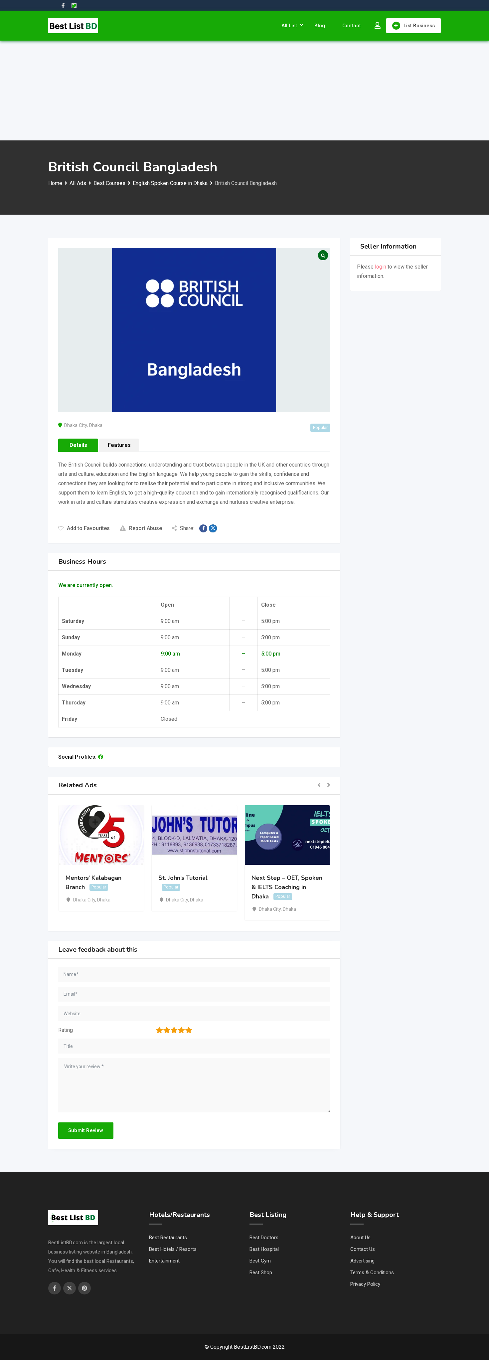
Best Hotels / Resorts (173, 1249)
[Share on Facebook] (203, 528)
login (380, 267)
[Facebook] (100, 756)
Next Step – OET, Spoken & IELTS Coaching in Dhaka (286, 887)
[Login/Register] (378, 25)
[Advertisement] (244, 90)
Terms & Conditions (372, 1272)
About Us (360, 1238)
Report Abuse (145, 528)
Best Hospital (264, 1249)
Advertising (362, 1261)
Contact (351, 26)
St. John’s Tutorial (183, 878)
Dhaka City (75, 425)
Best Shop (260, 1272)
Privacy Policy (365, 1284)
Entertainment (164, 1261)
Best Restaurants (168, 1238)
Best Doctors (263, 1238)
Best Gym (260, 1261)
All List (289, 26)
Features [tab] (119, 445)
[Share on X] (213, 528)
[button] (319, 785)
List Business (419, 26)
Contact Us (362, 1249)
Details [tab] (78, 445)
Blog (319, 26)
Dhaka (95, 425)
